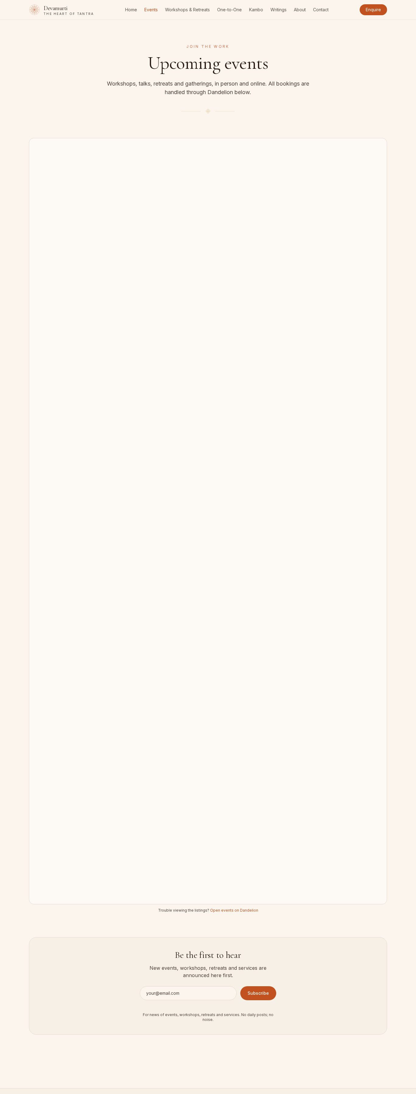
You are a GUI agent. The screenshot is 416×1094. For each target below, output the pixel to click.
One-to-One (229, 9)
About (300, 9)
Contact (321, 9)
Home (131, 9)
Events (151, 9)
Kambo (256, 9)
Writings (278, 9)
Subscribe (258, 993)
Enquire (373, 9)
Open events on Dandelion (234, 910)
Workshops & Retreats (187, 9)
